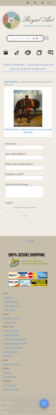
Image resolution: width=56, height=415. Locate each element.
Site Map (8, 356)
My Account (10, 385)
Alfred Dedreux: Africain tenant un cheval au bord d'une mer (28, 130)
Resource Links (11, 351)
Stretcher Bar (10, 322)
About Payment (11, 301)
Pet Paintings (10, 376)
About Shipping (11, 305)
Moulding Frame (12, 318)
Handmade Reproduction (15, 343)
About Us (8, 297)
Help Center (9, 310)
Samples (8, 372)
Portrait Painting (11, 335)
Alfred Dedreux (11, 81)
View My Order (11, 330)
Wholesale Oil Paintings (15, 339)
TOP (30, 241)
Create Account (11, 389)
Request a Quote (11, 364)
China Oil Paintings (13, 347)
